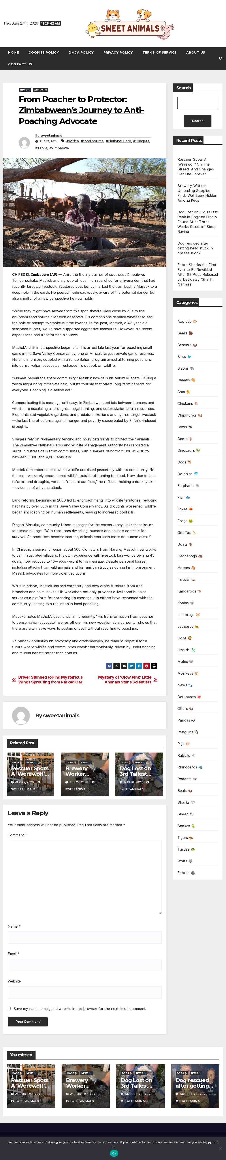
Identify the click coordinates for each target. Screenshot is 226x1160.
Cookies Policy (43, 52)
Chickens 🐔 (188, 403)
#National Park (118, 141)
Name (14, 926)
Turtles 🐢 (186, 849)
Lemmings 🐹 (188, 614)
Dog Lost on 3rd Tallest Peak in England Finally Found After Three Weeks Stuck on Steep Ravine (197, 222)
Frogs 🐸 (185, 521)
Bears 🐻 (185, 333)
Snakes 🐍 (186, 826)
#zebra (41, 148)
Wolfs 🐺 (185, 861)
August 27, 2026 (29, 1094)
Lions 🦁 (184, 638)
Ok (114, 1153)
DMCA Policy (81, 52)
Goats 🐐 (185, 544)
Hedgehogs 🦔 (189, 556)
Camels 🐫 (186, 380)
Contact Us (20, 64)
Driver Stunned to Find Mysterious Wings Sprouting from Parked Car (50, 679)
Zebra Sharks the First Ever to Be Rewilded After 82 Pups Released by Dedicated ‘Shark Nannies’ (197, 274)
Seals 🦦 (184, 790)
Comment (17, 835)
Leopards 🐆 (188, 626)
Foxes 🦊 (185, 509)
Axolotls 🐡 (187, 321)
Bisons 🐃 (185, 368)
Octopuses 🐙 (189, 697)
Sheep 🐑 (185, 814)
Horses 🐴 (186, 568)
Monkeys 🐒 (188, 673)
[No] (220, 1148)
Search (183, 87)
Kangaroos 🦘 (189, 591)
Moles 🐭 (185, 661)
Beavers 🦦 (187, 345)
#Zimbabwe (59, 148)
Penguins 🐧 (188, 732)
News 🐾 (25, 89)
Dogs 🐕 (17, 762)
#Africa (72, 141)
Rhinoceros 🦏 (190, 767)
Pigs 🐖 (183, 743)
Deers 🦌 (185, 438)
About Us (195, 52)
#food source (92, 141)
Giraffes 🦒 (186, 532)
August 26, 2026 (139, 1094)
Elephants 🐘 (188, 485)
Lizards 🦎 (186, 650)
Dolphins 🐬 (187, 474)
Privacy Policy (118, 52)
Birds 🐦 (184, 356)
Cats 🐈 (183, 392)
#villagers (141, 141)
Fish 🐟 (183, 497)
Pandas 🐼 (186, 720)
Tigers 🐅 (185, 837)
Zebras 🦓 (40, 89)
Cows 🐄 (184, 427)
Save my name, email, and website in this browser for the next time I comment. (79, 1008)
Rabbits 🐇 (186, 755)
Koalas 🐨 (185, 603)
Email (14, 954)
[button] (221, 58)
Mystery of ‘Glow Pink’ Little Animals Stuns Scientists (124, 679)
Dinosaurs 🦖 (188, 450)
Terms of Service (160, 52)
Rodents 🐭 (187, 779)
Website (14, 981)
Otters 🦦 (185, 708)
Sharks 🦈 (186, 802)
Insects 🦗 (186, 579)
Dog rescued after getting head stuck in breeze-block (195, 248)
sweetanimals (51, 135)
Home (13, 52)
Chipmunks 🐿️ (189, 415)
